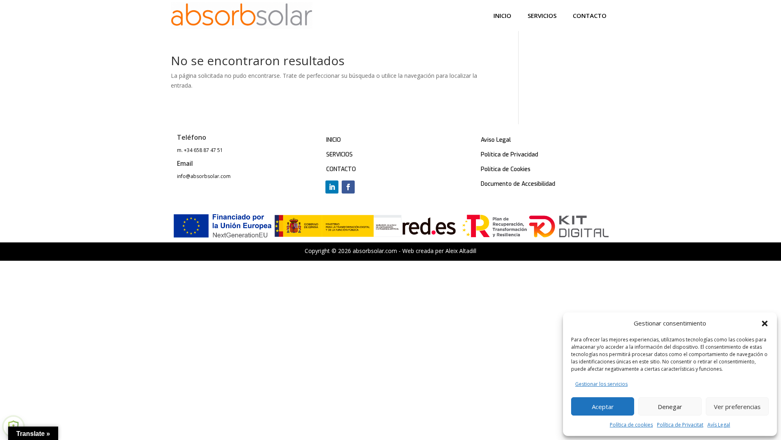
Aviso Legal (496, 140)
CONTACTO (341, 169)
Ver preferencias (737, 407)
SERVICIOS (339, 154)
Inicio (502, 15)
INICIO (333, 140)
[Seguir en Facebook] (348, 187)
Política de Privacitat (680, 424)
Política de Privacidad (509, 154)
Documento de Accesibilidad (518, 184)
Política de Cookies (505, 169)
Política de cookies (631, 424)
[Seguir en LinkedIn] (331, 187)
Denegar (670, 407)
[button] (765, 323)
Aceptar (603, 407)
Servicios (542, 15)
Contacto (589, 15)
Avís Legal (718, 424)
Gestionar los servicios (601, 384)
